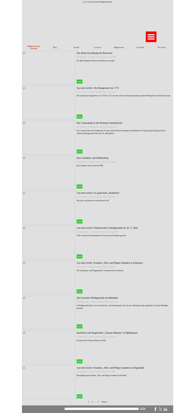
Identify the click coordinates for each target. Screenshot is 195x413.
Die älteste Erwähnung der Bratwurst (94, 53)
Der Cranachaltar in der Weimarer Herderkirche (99, 123)
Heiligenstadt (83, 232)
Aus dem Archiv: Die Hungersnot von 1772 (98, 88)
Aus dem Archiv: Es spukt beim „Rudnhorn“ (98, 193)
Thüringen (82, 57)
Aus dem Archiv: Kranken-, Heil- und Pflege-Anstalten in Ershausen (110, 263)
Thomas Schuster (96, 57)
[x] (160, 409)
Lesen (79, 82)
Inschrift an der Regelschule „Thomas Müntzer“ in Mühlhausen (107, 332)
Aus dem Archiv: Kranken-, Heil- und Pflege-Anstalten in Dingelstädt (110, 367)
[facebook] (155, 409)
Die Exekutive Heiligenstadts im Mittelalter (97, 298)
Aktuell (76, 47)
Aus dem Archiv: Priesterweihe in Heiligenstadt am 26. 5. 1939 (107, 228)
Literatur (97, 47)
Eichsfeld (140, 47)
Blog (55, 47)
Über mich (161, 47)
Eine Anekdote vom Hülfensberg (92, 158)
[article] (97, 67)
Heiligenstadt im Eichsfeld (33, 47)
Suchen (142, 409)
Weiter (104, 402)
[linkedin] (165, 409)
